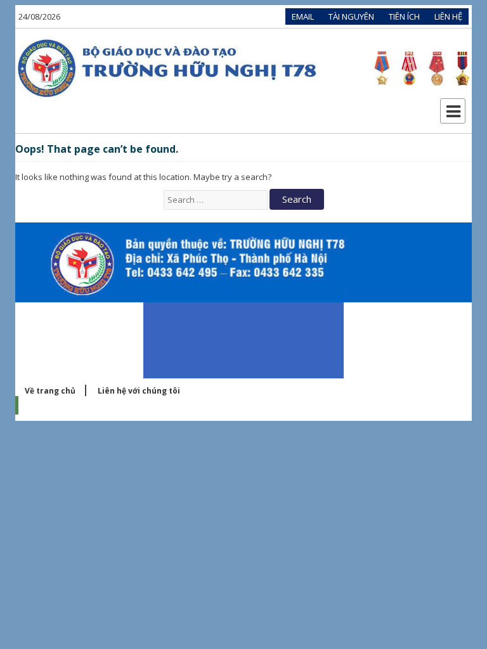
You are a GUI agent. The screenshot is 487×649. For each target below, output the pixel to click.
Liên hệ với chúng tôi (139, 390)
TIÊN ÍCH (404, 16)
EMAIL (303, 16)
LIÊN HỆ (448, 16)
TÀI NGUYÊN (351, 16)
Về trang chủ (50, 390)
